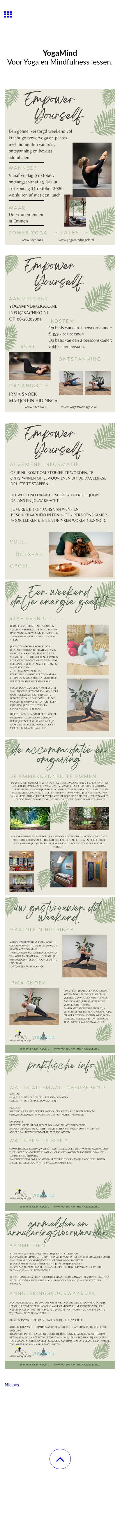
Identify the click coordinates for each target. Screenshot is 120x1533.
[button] (60, 1459)
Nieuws (12, 1384)
